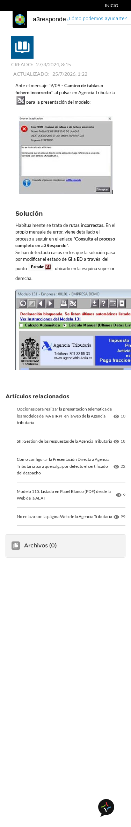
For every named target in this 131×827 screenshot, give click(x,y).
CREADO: (22, 64)
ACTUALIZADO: (31, 74)
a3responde (49, 19)
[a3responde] (20, 19)
